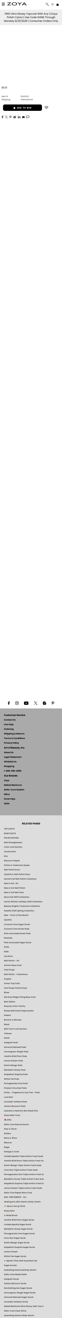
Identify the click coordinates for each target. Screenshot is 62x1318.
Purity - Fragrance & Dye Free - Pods (22, 1092)
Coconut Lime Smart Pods (16, 929)
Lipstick (8, 920)
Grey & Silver (10, 1129)
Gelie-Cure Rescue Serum (16, 1124)
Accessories (10, 852)
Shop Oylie (9, 1211)
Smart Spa (9, 799)
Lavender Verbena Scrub (16, 1302)
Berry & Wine (10, 1138)
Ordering (9, 729)
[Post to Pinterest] (10, 117)
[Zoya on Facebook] (8, 703)
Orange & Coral (11, 1152)
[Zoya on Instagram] (17, 703)
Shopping (9, 766)
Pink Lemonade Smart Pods (17, 933)
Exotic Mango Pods (13, 1065)
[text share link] (27, 117)
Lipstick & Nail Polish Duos (17, 874)
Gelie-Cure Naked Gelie (15, 1274)
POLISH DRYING (11, 838)
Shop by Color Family (14, 1006)
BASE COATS (10, 833)
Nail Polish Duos (12, 870)
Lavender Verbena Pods (15, 1102)
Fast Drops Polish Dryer (15, 988)
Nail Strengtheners (13, 842)
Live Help (9, 725)
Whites (7, 1133)
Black (6, 1024)
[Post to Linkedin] (19, 117)
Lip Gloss (8, 956)
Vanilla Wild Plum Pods (15, 1056)
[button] (17, 4)
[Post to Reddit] (14, 117)
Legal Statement (12, 757)
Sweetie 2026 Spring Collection (19, 911)
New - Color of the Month (16, 915)
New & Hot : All (11, 883)
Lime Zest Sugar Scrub (15, 1238)
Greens (7, 1015)
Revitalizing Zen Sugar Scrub (18, 1288)
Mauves (8, 1143)
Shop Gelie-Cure (12, 1115)
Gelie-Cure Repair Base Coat (18, 1193)
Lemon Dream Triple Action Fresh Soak (23, 1188)
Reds (6, 952)
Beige (6, 1147)
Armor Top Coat (12, 983)
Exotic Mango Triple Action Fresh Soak (22, 1165)
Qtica (7, 794)
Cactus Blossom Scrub (15, 1283)
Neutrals (8, 938)
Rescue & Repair (12, 861)
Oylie (6, 804)
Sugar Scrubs (10, 1265)
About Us (9, 753)
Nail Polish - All (11, 961)
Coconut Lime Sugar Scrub (17, 924)
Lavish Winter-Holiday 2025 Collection (23, 902)
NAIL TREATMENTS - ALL (15, 1197)
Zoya (6, 781)
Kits (6, 856)
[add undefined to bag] (46, 107)
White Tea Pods (11, 1079)
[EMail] (23, 117)
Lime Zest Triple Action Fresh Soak (21, 1170)
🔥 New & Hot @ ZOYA (14, 1206)
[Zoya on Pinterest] (52, 703)
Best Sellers (9, 1002)
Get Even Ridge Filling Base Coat (20, 997)
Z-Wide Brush (10, 1215)
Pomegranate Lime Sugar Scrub (19, 1234)
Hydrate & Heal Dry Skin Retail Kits (21, 1111)
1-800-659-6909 (12, 771)
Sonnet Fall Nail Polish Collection (20, 879)
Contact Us (10, 720)
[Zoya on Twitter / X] (35, 703)
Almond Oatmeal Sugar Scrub (18, 1297)
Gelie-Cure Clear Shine (15, 1311)
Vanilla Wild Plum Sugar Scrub (19, 1220)
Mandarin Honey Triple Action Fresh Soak (24, 1179)
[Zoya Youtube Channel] (26, 703)
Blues (6, 992)
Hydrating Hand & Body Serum (19, 1315)
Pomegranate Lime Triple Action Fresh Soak (24, 1174)
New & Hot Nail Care (14, 892)
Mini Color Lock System (15, 1029)
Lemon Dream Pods (13, 1061)
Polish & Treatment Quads (17, 865)
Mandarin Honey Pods (15, 1070)
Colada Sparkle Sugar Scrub (17, 1224)
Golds (7, 1038)
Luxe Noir (8, 1097)
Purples (7, 979)
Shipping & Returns (14, 734)
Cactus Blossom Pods (14, 1106)
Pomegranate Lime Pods (16, 1083)
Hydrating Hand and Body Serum (20, 1270)
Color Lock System (13, 847)
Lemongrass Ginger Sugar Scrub (19, 1293)
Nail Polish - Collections (16, 974)
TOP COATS (9, 829)
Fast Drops (9, 970)
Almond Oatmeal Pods (15, 1047)
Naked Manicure (13, 785)
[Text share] (27, 117)
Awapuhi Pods (11, 1043)
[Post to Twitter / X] (6, 117)
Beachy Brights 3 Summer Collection (22, 906)
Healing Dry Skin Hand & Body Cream (22, 1202)
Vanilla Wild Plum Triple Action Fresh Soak (24, 1161)
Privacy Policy (11, 743)
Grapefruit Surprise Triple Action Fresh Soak (24, 1183)
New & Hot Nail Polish (14, 888)
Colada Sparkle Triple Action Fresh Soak (23, 1156)
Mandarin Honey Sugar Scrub (18, 1229)
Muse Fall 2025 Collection (16, 897)
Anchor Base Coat (13, 965)
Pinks (6, 947)
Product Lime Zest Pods (15, 1088)
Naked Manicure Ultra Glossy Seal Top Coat (24, 1306)
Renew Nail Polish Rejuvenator (19, 1011)
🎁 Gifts (7, 1120)
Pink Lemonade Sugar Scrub (17, 942)
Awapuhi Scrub (11, 1279)
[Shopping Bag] (57, 4)
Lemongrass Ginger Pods (16, 1052)
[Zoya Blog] (44, 703)
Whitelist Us (10, 762)
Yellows (8, 1033)
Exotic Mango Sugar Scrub (16, 1243)
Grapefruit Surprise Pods (16, 1074)
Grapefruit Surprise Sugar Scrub (19, 1247)
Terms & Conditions (14, 738)
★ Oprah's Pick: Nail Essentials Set (20, 1261)
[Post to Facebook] (2, 117)
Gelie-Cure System (14, 790)
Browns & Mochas (13, 1020)
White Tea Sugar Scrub (15, 1256)
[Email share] (23, 117)
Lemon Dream (11, 1252)
